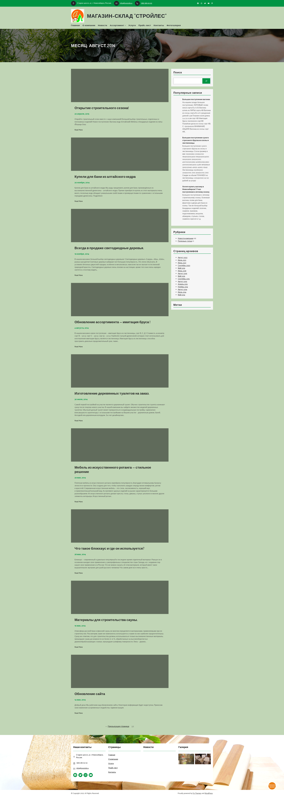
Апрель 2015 (183, 284)
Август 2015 (182, 281)
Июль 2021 (182, 260)
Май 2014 (181, 294)
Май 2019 (181, 268)
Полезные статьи (185, 241)
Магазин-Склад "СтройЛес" (127, 16)
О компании (89, 25)
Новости (102, 25)
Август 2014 (182, 289)
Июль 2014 (182, 292)
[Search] (206, 81)
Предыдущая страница (117, 726)
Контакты (159, 25)
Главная (75, 25)
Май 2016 (181, 276)
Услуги (132, 25)
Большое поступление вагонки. (196, 99)
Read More (79, 130)
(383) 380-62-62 (146, 3)
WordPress (209, 793)
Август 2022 (182, 257)
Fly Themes (197, 793)
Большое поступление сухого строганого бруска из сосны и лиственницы (195, 140)
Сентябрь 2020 (184, 265)
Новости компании (185, 238)
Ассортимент (117, 25)
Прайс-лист (144, 25)
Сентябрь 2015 (184, 278)
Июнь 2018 (182, 270)
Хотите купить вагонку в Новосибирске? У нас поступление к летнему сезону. (196, 189)
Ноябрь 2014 (183, 286)
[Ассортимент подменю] (125, 25)
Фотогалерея (174, 25)
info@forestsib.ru (126, 3)
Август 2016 (182, 273)
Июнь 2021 (182, 262)
